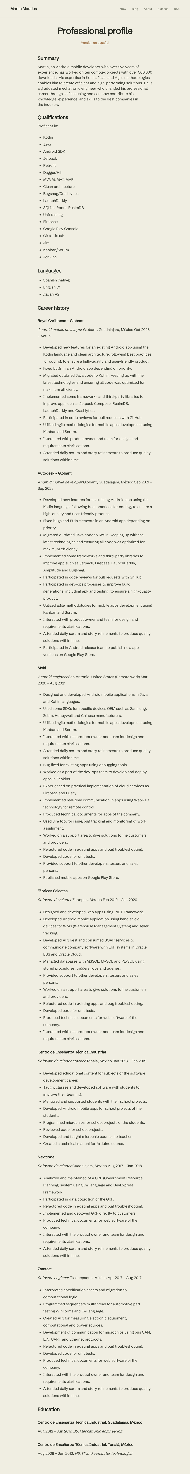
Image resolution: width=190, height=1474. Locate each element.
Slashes (163, 8)
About (148, 8)
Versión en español (95, 42)
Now (123, 8)
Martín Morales (23, 8)
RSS (177, 8)
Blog (135, 8)
